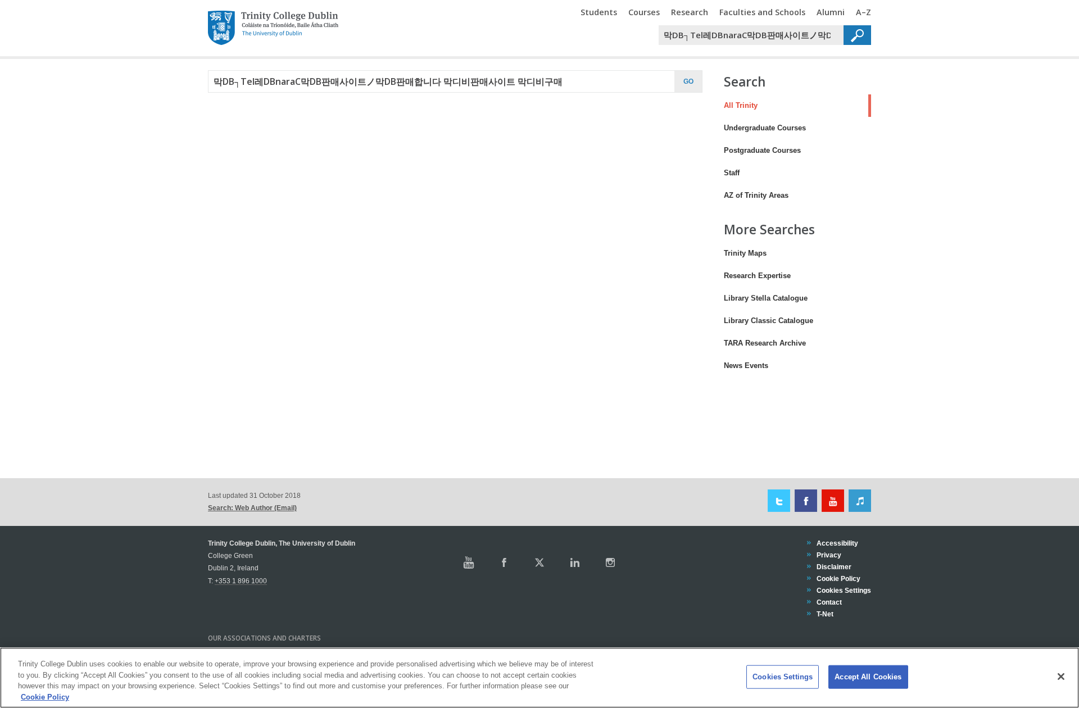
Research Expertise (757, 275)
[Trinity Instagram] (610, 562)
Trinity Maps (745, 253)
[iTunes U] (858, 500)
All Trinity (736, 105)
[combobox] (751, 35)
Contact (829, 602)
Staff (732, 173)
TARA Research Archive (765, 343)
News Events (746, 365)
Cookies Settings (782, 677)
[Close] (1061, 676)
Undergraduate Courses (765, 128)
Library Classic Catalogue (768, 320)
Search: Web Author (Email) (252, 507)
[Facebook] (804, 500)
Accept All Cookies (868, 677)
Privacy (828, 555)
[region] (539, 677)
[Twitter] (777, 500)
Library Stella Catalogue (766, 298)
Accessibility (837, 543)
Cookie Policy (838, 578)
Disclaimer (833, 566)
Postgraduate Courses (762, 150)
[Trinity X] (539, 562)
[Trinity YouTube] (469, 562)
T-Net (824, 614)
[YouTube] (831, 500)
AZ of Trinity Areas (756, 195)
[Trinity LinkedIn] (575, 562)
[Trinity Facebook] (504, 562)
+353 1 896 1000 (241, 580)
